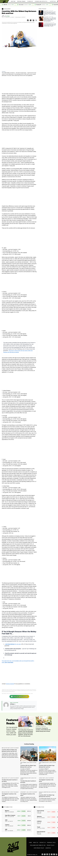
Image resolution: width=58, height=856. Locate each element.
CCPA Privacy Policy (39, 848)
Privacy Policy (50, 845)
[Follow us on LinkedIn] (47, 854)
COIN (6, 825)
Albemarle (39, 816)
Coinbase (7, 824)
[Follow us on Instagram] (51, 854)
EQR (38, 832)
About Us (35, 842)
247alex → (12, 704)
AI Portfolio (53, 1)
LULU (38, 822)
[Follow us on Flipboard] (33, 20)
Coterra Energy (40, 810)
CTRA (38, 811)
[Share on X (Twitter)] (30, 20)
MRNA (6, 811)
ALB (37, 817)
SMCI (6, 816)
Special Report (7, 8)
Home (30, 842)
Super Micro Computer (10, 815)
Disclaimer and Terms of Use (37, 845)
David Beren (20, 728)
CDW (6, 820)
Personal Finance (21, 1)
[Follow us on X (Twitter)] (44, 854)
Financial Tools (51, 842)
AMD (6, 829)
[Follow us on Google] (36, 20)
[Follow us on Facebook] (42, 854)
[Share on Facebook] (28, 20)
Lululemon (39, 821)
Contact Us (42, 842)
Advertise (48, 848)
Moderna (7, 810)
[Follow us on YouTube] (49, 854)
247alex (8, 16)
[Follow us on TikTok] (54, 854)
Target (38, 827)
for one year (13, 644)
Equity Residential (41, 831)
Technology (30, 1)
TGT (38, 828)
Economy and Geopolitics (41, 1)
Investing (13, 1)
